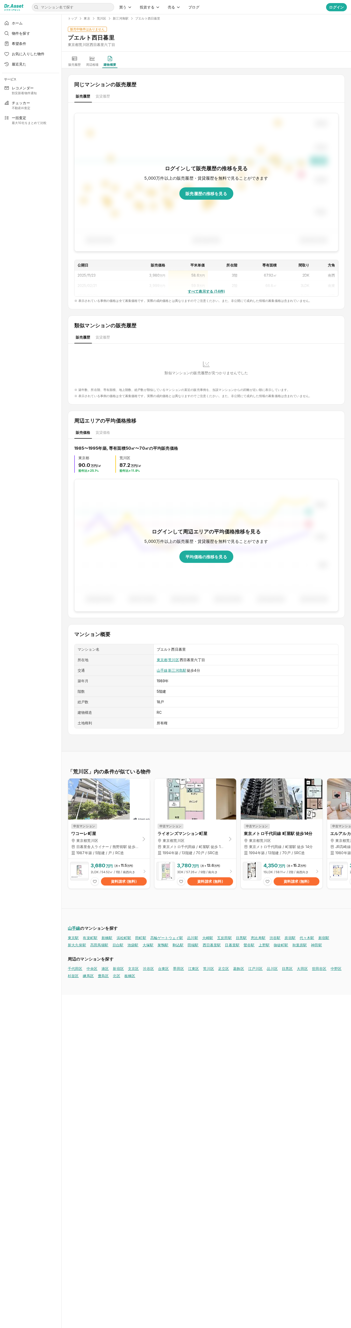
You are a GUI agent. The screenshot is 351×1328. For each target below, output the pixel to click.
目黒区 (287, 968)
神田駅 (316, 945)
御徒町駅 (281, 945)
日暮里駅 (232, 945)
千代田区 (75, 968)
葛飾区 (238, 968)
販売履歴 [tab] (83, 96)
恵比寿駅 (258, 938)
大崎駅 (207, 938)
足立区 (223, 968)
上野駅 (263, 945)
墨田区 (178, 968)
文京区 (133, 968)
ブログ (193, 7)
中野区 (336, 968)
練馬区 (88, 976)
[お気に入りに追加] (95, 881)
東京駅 (73, 938)
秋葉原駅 (299, 945)
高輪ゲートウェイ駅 (166, 938)
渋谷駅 (275, 938)
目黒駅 (241, 938)
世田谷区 (319, 968)
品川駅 (192, 938)
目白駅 (118, 945)
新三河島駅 (177, 670)
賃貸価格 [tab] (103, 432)
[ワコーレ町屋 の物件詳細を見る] (109, 874)
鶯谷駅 (249, 945)
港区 (105, 968)
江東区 (193, 968)
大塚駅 (148, 945)
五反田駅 (224, 938)
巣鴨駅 (163, 945)
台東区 (163, 968)
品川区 (272, 968)
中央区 (92, 968)
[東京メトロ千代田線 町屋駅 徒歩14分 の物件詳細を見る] (281, 874)
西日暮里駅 (212, 945)
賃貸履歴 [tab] (103, 96)
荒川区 (173, 660)
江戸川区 (255, 968)
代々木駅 (307, 938)
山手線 (162, 670)
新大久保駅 (77, 945)
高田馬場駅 (99, 945)
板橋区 (129, 976)
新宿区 (118, 968)
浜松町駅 (124, 938)
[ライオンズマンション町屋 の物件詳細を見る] (195, 874)
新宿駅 (323, 938)
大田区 (302, 968)
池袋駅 (132, 945)
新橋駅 (106, 938)
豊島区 (103, 976)
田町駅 (140, 938)
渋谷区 (148, 968)
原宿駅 (289, 938)
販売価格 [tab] (83, 432)
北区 (116, 976)
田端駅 (193, 945)
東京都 (162, 660)
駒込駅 (178, 945)
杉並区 (73, 976)
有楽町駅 (90, 938)
